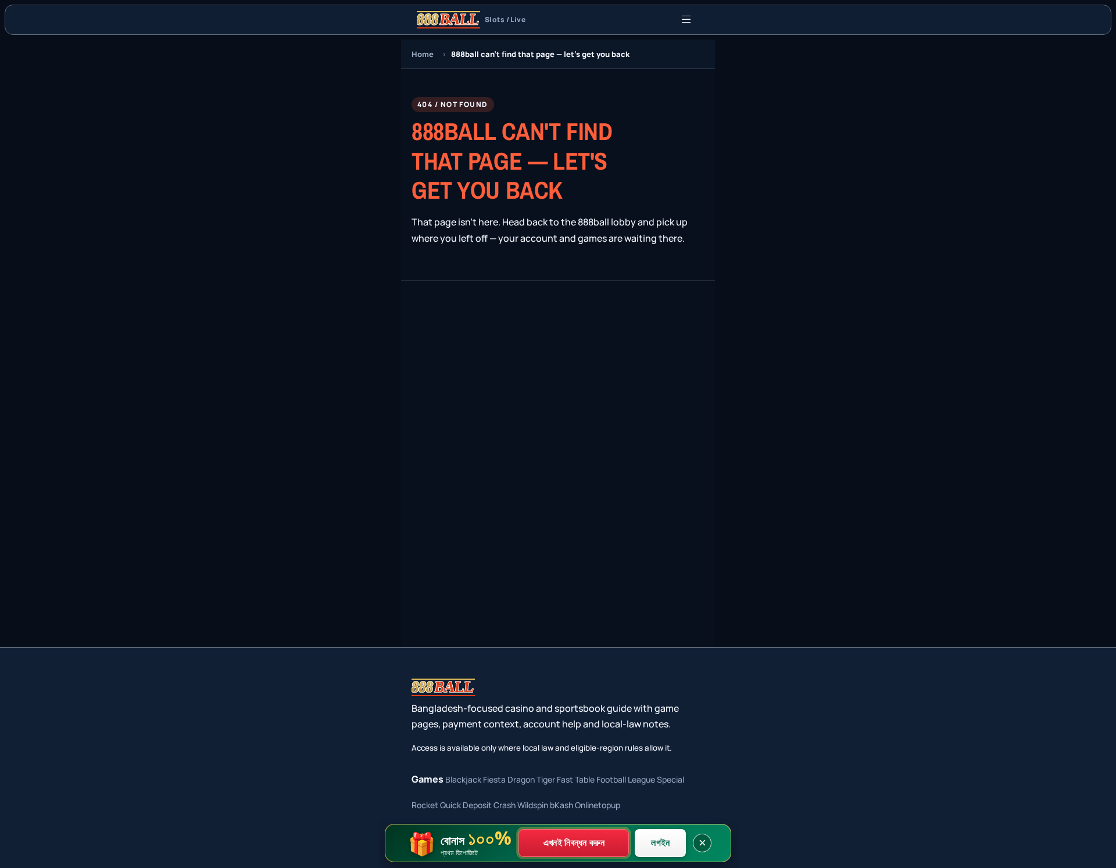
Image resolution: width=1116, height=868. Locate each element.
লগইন (660, 842)
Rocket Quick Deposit (452, 804)
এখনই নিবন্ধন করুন (573, 842)
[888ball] (443, 687)
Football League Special (640, 779)
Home (423, 54)
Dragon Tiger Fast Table (551, 779)
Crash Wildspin (520, 804)
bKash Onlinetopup (585, 804)
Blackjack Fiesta (475, 779)
